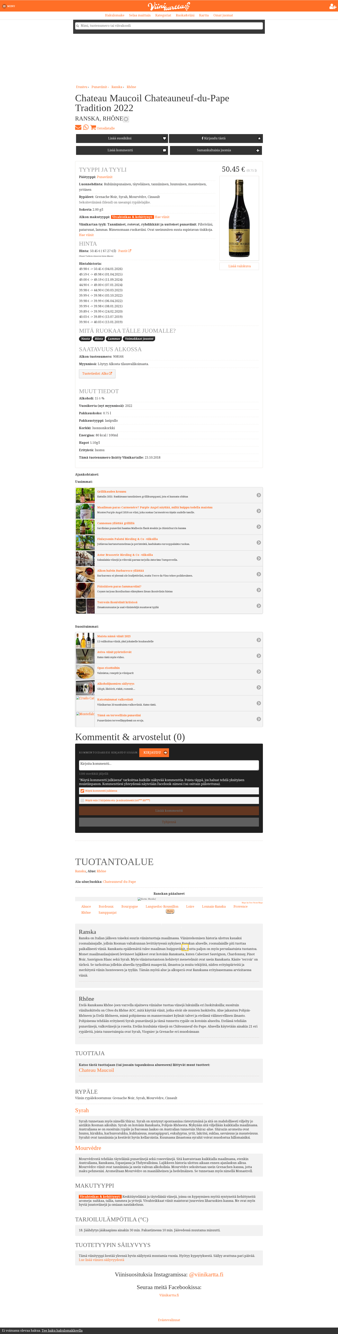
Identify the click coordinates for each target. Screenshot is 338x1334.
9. (179, 911)
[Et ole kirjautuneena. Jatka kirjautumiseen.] (333, 6)
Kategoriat (163, 15)
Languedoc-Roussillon (162, 906)
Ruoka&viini (185, 15)
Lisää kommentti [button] (120, 150)
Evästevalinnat (169, 1320)
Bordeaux (106, 906)
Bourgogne (129, 906)
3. (180, 927)
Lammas (114, 338)
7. (189, 951)
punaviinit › (101, 87)
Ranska (116, 87)
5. (161, 924)
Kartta (204, 15)
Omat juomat (223, 15)
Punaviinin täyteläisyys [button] (126, 119)
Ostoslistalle (105, 128)
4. (176, 952)
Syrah (82, 1110)
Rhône (131, 87)
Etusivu (81, 87)
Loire (190, 906)
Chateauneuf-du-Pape (119, 882)
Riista (99, 338)
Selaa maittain (140, 15)
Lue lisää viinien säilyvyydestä (101, 1260)
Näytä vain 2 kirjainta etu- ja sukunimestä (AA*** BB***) (117, 800)
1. (196, 917)
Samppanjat (108, 912)
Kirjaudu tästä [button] (214, 138)
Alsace (86, 906)
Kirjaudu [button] (152, 752)
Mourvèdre (88, 1148)
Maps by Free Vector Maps (252, 903)
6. (164, 946)
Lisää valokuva (239, 266)
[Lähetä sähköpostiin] (78, 127)
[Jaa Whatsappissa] (85, 127)
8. (184, 946)
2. (157, 941)
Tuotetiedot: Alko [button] (95, 373)
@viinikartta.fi (206, 1274)
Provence (241, 906)
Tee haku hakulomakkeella (62, 1330)
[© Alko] (239, 218)
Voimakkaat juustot (139, 338)
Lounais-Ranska (214, 906)
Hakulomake (114, 15)
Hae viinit (162, 217)
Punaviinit (104, 177)
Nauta (85, 338)
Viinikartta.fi (169, 1295)
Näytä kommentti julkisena (101, 790)
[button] (9, 6)
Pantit (123, 251)
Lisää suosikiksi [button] (119, 138)
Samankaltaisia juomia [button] (213, 150)
